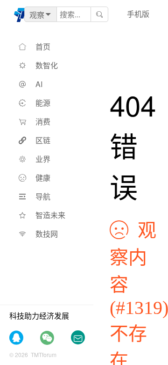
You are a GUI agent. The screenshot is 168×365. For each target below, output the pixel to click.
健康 (42, 177)
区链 (42, 140)
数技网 (46, 233)
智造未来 (50, 215)
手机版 (138, 13)
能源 (42, 102)
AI (38, 84)
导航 (42, 196)
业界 (42, 158)
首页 (42, 46)
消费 (42, 121)
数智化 (46, 65)
